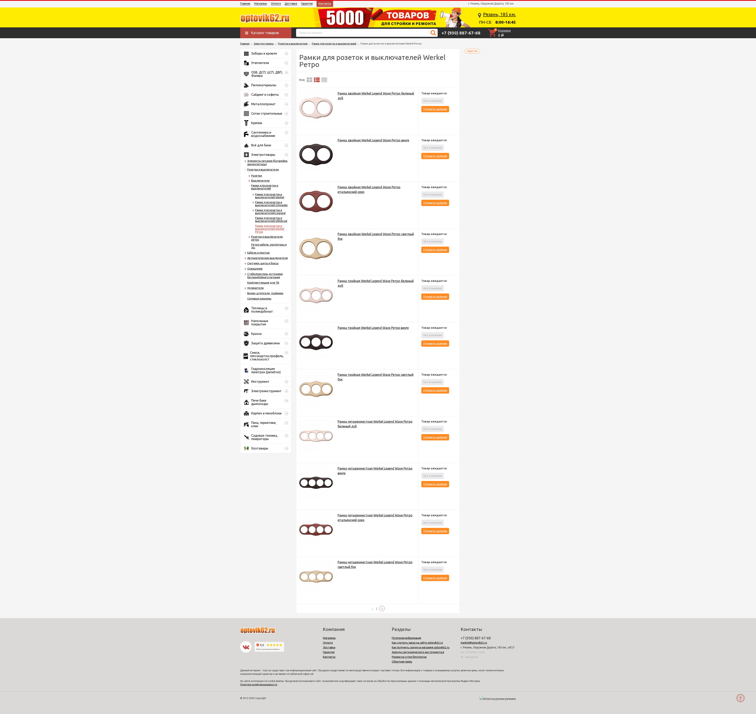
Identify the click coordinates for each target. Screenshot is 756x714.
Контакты (325, 3)
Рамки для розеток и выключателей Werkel (269, 196)
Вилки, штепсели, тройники (265, 293)
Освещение (255, 268)
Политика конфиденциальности (258, 684)
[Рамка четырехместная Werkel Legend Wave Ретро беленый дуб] (316, 436)
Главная (245, 3)
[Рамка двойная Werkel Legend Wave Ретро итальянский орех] (316, 202)
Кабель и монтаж (258, 252)
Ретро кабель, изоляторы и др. (269, 246)
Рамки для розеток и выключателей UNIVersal (271, 219)
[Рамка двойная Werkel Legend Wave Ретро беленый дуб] (316, 108)
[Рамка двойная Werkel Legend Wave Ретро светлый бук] (316, 249)
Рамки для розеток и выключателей (264, 187)
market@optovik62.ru (474, 642)
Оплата (276, 3)
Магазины (260, 3)
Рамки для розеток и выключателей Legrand (270, 212)
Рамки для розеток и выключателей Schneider (271, 204)
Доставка (291, 3)
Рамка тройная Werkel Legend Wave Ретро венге (373, 328)
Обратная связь (402, 661)
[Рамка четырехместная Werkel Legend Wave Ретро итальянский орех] (316, 530)
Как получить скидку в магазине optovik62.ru (420, 647)
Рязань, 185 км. (499, 14)
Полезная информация (406, 638)
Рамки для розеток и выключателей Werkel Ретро (269, 228)
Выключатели (260, 180)
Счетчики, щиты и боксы (263, 263)
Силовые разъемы (259, 298)
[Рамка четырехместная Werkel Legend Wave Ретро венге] (316, 483)
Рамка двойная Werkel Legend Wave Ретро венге (373, 140)
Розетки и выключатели (263, 169)
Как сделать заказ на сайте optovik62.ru (417, 642)
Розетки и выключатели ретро (267, 238)
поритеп (472, 51)
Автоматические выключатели (267, 258)
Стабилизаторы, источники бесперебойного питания (265, 275)
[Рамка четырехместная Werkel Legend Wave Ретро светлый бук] (316, 577)
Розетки (256, 175)
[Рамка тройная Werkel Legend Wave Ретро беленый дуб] (316, 296)
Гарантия (307, 3)
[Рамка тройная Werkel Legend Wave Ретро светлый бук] (316, 389)
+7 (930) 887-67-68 (461, 32)
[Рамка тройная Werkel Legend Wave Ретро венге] (316, 342)
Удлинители (255, 288)
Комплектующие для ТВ (263, 282)
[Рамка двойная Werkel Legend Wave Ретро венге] (316, 155)
